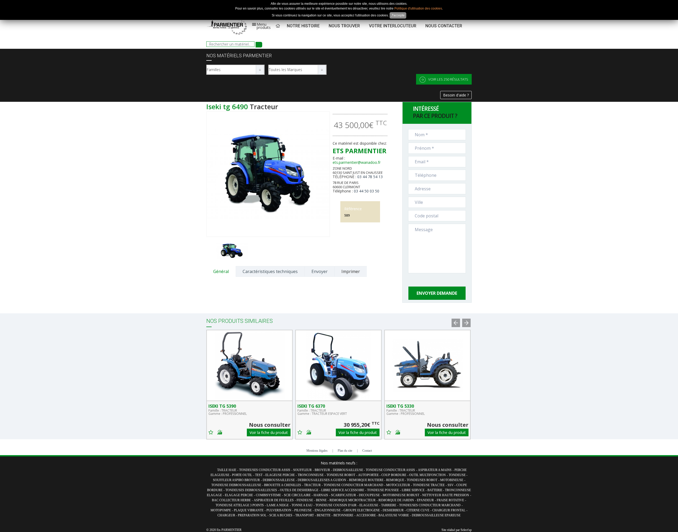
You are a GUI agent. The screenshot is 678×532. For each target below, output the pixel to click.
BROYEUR (322, 470)
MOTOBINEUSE (451, 480)
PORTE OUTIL (242, 475)
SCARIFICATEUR (343, 495)
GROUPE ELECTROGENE (362, 510)
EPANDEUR (425, 500)
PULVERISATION (278, 510)
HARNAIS (321, 495)
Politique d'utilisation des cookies (418, 8)
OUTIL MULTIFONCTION (427, 475)
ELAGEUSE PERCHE (280, 475)
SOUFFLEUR (302, 470)
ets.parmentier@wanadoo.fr (357, 162)
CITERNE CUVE (418, 510)
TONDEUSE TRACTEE (429, 485)
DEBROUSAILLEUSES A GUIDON (322, 480)
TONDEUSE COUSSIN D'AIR (335, 505)
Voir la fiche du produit (268, 432)
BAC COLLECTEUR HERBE (231, 500)
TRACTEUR (312, 485)
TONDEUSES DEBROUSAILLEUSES (251, 490)
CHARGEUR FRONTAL (448, 510)
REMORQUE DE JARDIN (396, 500)
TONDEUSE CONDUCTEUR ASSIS (390, 470)
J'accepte (398, 15)
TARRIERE (388, 505)
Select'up (466, 530)
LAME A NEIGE (278, 505)
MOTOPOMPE (221, 510)
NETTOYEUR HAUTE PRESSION (445, 495)
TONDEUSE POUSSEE (383, 490)
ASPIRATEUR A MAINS (435, 470)
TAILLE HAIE (226, 470)
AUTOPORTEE (369, 475)
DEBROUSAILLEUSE (348, 470)
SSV (451, 485)
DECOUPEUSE (369, 495)
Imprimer (350, 271)
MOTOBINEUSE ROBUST (401, 495)
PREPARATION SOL (252, 515)
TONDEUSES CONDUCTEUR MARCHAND (430, 505)
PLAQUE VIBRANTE (249, 510)
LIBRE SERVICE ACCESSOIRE (342, 490)
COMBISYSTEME (268, 495)
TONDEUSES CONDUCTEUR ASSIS (264, 470)
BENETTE (324, 515)
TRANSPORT (304, 515)
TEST (258, 475)
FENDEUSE (305, 500)
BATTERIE (435, 490)
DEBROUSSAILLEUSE (279, 480)
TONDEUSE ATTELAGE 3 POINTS (240, 505)
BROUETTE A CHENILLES (282, 485)
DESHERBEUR (393, 510)
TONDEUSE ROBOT (341, 475)
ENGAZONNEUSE (328, 510)
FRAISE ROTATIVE (450, 500)
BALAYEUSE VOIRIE (393, 515)
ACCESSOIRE (366, 515)
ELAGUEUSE (368, 505)
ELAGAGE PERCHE (239, 495)
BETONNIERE (343, 515)
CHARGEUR (226, 515)
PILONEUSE (303, 510)
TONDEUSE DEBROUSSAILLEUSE (236, 485)
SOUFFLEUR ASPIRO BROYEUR (236, 480)
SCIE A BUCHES (280, 515)
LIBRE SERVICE (413, 490)
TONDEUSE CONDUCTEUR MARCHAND (353, 485)
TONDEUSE (457, 475)
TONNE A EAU (302, 505)
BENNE (321, 500)
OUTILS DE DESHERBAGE (299, 490)
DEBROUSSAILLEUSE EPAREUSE (436, 515)
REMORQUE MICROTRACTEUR (352, 500)
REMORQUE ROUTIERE (366, 480)
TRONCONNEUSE (311, 475)
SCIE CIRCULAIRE (297, 495)
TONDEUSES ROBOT (422, 480)
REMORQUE (395, 480)
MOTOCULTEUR (398, 485)
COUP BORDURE (393, 475)
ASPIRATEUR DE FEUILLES (274, 500)
